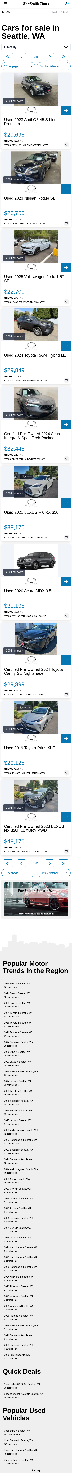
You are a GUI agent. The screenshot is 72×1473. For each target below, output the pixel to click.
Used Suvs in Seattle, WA (17, 1432)
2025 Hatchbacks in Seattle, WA (21, 1259)
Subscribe (65, 12)
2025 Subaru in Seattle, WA (18, 1112)
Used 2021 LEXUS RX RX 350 (31, 512)
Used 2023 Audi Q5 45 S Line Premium (30, 122)
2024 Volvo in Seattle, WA (17, 1230)
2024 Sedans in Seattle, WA (18, 1044)
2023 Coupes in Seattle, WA (18, 1347)
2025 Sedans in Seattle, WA (18, 1102)
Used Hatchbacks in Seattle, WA (21, 1452)
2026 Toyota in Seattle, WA (18, 1034)
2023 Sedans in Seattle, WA (18, 1151)
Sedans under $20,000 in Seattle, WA (23, 1396)
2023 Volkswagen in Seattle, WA (21, 1132)
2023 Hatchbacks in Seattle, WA (21, 1142)
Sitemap (36, 1470)
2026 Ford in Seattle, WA (17, 1357)
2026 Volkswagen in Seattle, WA (21, 1327)
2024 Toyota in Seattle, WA (18, 1015)
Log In (55, 12)
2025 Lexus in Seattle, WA (17, 1122)
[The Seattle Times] (36, 4)
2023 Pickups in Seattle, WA (18, 1288)
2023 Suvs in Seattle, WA (17, 1005)
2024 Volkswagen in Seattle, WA (21, 1171)
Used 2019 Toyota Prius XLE (29, 748)
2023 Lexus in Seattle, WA (17, 1063)
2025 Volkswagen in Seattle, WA (21, 1073)
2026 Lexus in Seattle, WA (17, 1239)
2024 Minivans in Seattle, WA (19, 1278)
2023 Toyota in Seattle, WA (18, 1093)
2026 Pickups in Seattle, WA (18, 1317)
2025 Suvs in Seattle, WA (17, 985)
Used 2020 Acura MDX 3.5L (28, 591)
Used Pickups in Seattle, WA (18, 1462)
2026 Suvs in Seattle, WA (17, 1054)
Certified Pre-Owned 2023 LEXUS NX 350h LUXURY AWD (34, 828)
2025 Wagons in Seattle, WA (19, 1308)
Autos (6, 12)
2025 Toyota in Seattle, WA (18, 1024)
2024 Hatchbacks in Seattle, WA (21, 1249)
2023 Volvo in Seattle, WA (17, 1190)
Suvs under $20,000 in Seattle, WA (22, 1386)
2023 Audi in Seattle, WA (17, 1181)
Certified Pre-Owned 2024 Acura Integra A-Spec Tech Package (32, 436)
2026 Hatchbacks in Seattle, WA (21, 1269)
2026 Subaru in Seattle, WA (18, 1337)
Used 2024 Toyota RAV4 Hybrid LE (35, 355)
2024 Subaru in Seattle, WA (18, 1161)
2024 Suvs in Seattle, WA (17, 995)
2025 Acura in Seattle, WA (17, 1210)
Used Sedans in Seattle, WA (18, 1442)
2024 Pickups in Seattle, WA (18, 1200)
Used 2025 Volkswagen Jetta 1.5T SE (34, 279)
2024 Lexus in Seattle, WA (17, 1083)
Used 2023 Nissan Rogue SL (29, 198)
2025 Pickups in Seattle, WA (18, 1298)
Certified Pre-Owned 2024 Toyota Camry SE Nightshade (33, 671)
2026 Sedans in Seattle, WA (18, 1220)
